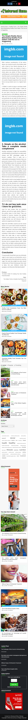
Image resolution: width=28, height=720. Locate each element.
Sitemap (21, 716)
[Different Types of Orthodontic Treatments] (5, 392)
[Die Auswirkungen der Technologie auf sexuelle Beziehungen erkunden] (5, 413)
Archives (3, 423)
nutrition (22, 450)
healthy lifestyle (23, 445)
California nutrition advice (15, 435)
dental (12, 438)
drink (17, 440)
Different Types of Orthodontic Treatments (12, 584)
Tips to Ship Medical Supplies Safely (10, 608)
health (4, 443)
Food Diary (20, 440)
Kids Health (4, 450)
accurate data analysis (5, 435)
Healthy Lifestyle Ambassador (7, 447)
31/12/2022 (9, 311)
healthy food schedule (14, 445)
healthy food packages (5, 445)
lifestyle (10, 450)
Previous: (14, 274)
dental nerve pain (23, 438)
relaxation (24, 454)
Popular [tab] (10, 365)
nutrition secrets (11, 452)
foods (24, 440)
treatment (23, 456)
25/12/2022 (9, 336)
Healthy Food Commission (21, 443)
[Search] (26, 22)
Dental (12, 391)
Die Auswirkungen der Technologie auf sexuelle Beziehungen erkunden (18, 414)
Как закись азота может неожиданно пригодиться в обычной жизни (18, 383)
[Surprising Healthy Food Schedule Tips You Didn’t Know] (14, 348)
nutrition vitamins (18, 452)
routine (4, 456)
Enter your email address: (14, 682)
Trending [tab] (18, 365)
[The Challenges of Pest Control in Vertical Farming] (5, 372)
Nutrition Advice (4, 452)
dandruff (4, 438)
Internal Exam (4, 26)
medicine (16, 450)
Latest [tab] (4, 365)
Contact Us (7, 716)
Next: (15, 279)
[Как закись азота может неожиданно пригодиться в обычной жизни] (5, 382)
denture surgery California (6, 440)
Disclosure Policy (15, 716)
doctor (13, 440)
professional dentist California (15, 454)
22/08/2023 (11, 610)
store (18, 456)
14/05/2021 (10, 43)
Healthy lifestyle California (16, 447)
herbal (24, 447)
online (24, 452)
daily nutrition (23, 435)
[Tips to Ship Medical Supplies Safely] (5, 402)
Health (12, 380)
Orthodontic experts (5, 454)
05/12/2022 (9, 361)
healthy (12, 443)
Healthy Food (12, 26)
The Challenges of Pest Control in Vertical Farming (14, 533)
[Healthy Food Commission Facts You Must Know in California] (14, 297)
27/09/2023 (11, 585)
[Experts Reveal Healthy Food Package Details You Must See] (14, 323)
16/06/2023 (11, 636)
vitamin (4, 458)
